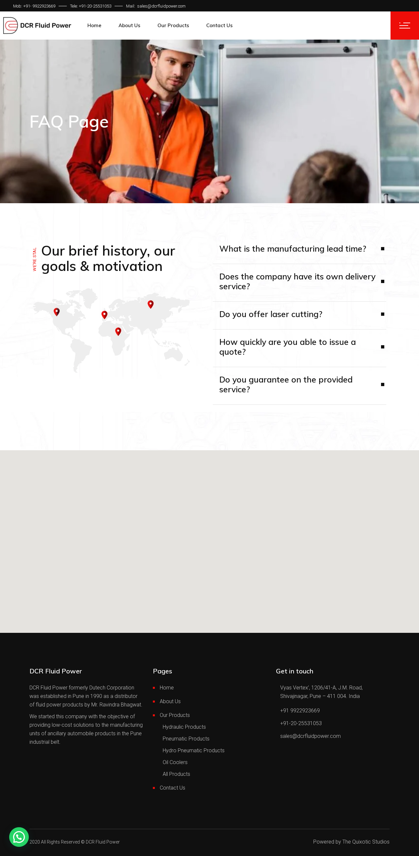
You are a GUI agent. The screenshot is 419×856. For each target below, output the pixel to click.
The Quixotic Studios (366, 842)
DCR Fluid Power (103, 842)
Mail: (131, 6)
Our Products (175, 715)
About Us (170, 701)
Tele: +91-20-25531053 (90, 6)
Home (167, 688)
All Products (176, 774)
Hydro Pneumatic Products (194, 750)
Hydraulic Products (184, 727)
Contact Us (172, 788)
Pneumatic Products (186, 739)
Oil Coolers (175, 762)
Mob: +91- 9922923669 (34, 6)
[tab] (299, 286)
